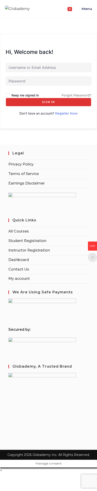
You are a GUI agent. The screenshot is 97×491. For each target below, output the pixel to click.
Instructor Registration (29, 250)
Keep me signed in (25, 95)
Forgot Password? (76, 95)
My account (19, 278)
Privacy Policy (21, 164)
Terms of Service (23, 174)
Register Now (66, 113)
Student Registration (27, 241)
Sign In (48, 102)
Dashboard (18, 260)
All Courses (18, 231)
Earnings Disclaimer (26, 183)
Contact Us (18, 269)
